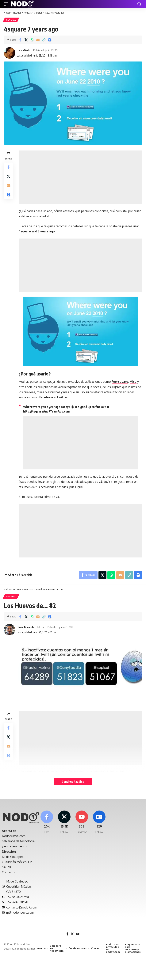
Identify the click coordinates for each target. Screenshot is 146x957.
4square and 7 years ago (37, 231)
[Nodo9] (22, 4)
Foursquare (120, 381)
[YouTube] (77, 934)
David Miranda (25, 627)
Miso (133, 381)
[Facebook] (46, 822)
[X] (64, 822)
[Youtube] (82, 822)
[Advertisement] (80, 177)
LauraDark (23, 50)
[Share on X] (26, 40)
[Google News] (99, 822)
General (11, 20)
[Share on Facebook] (20, 40)
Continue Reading (73, 781)
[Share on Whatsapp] (32, 40)
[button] (7, 4)
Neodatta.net (27, 948)
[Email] (37, 40)
